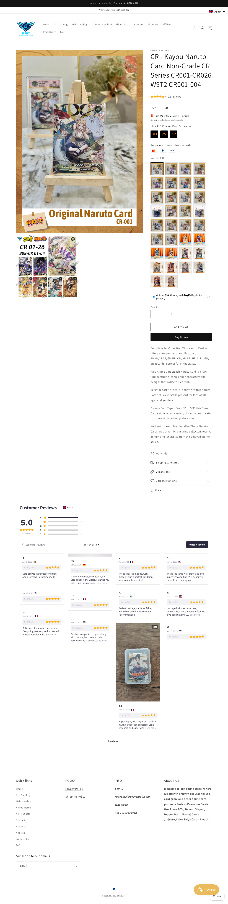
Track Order (22, 839)
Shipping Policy (75, 796)
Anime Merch (23, 807)
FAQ (18, 845)
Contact (20, 820)
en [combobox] (68, 507)
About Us (21, 826)
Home (19, 788)
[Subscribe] (76, 866)
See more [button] (102, 583)
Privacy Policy (74, 789)
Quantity (155, 307)
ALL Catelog (23, 795)
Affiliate (20, 832)
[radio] (157, 168)
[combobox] (91, 544)
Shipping (155, 120)
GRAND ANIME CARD (117, 896)
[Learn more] (209, 297)
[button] (81, 24)
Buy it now (181, 337)
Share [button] (158, 490)
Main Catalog (23, 801)
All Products (23, 813)
